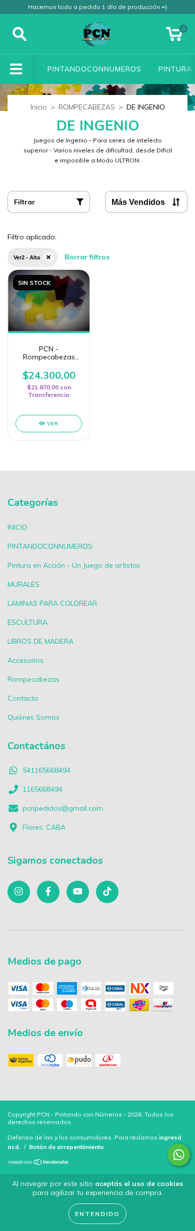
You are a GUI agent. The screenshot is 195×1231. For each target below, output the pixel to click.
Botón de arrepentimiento (66, 1147)
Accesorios (26, 660)
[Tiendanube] (39, 1163)
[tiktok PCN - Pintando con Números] (107, 892)
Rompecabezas (34, 679)
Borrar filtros (87, 256)
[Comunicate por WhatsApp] (179, 1155)
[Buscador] (20, 34)
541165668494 (46, 770)
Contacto (23, 698)
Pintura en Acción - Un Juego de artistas (74, 565)
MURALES (24, 584)
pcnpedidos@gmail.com (62, 808)
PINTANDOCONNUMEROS (95, 68)
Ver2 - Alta (27, 257)
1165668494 (42, 789)
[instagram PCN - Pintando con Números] (19, 892)
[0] (174, 36)
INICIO (18, 527)
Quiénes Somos (34, 717)
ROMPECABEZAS (86, 106)
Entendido (97, 1214)
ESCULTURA (28, 622)
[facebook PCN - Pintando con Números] (48, 892)
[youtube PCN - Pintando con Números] (77, 892)
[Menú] (16, 69)
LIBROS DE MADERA (41, 641)
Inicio (38, 106)
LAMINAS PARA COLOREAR (52, 603)
